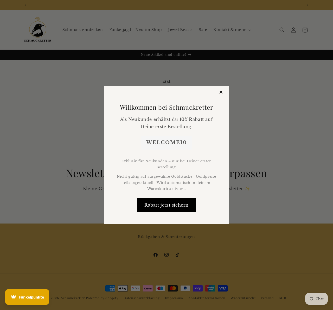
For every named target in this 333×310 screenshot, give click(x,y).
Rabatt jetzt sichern (166, 205)
